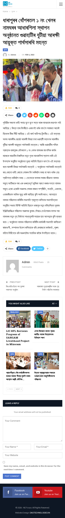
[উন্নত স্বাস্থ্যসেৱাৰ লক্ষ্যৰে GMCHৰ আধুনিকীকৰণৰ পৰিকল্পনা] (46, 361)
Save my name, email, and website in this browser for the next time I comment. (32, 468)
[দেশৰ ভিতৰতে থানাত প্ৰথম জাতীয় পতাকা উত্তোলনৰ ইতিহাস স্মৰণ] (46, 319)
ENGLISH (14, 312)
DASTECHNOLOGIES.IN (40, 513)
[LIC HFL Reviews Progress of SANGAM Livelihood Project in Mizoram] (18, 319)
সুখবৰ (5, 50)
